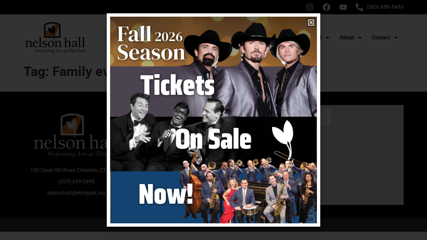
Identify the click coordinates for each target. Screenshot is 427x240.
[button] (311, 22)
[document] (213, 120)
